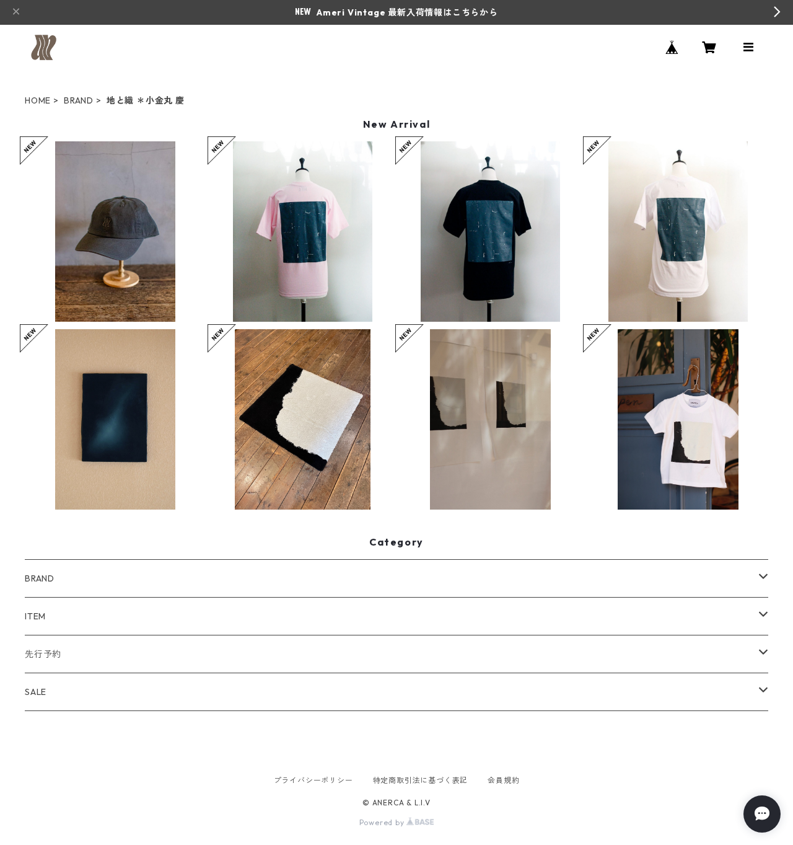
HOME (38, 100)
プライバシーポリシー (313, 780)
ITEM (35, 616)
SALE (35, 691)
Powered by (383, 822)
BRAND (79, 100)
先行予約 (43, 654)
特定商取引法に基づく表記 (420, 780)
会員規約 (503, 780)
